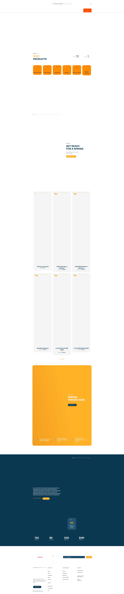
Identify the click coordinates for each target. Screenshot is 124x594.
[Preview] (49, 200)
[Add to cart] (49, 194)
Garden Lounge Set (43, 266)
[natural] (76, 552)
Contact (49, 579)
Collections (50, 575)
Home (49, 571)
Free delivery (50, 588)
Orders (64, 571)
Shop (49, 573)
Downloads (65, 573)
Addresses (65, 575)
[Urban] (67, 552)
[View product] (49, 196)
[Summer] (57, 552)
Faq (48, 590)
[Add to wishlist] (49, 198)
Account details (66, 577)
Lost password (65, 579)
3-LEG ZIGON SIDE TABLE (81, 348)
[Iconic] (47, 552)
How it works (50, 586)
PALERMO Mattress (43, 348)
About (49, 577)
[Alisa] (37, 552)
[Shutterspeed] (86, 552)
